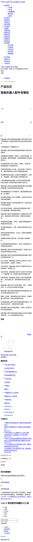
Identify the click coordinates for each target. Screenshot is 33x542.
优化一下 (25, 496)
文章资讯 (7, 5)
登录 (3, 355)
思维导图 (7, 30)
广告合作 (19, 496)
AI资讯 (10, 16)
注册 (10, 355)
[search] (17, 521)
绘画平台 (7, 20)
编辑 (9, 472)
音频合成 (7, 41)
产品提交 (10, 47)
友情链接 (10, 53)
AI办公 (6, 527)
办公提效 (7, 26)
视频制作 (7, 39)
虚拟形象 (7, 37)
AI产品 (10, 9)
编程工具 (7, 34)
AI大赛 (10, 7)
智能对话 (7, 32)
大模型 (6, 28)
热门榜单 (10, 45)
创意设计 (7, 22)
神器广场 (7, 59)
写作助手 (7, 18)
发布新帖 (3, 357)
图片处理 (7, 24)
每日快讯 (10, 51)
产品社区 (10, 49)
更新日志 (10, 13)
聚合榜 (6, 531)
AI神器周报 (11, 11)
